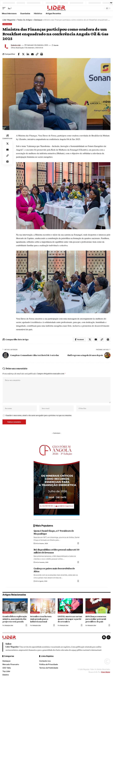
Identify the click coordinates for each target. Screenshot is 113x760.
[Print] (42, 54)
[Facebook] (104, 637)
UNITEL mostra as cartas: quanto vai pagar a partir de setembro (70, 619)
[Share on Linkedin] (28, 54)
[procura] (101, 8)
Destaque (7, 24)
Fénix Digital (105, 672)
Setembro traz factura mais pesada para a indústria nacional (41, 619)
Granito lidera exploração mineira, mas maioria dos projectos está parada (14, 619)
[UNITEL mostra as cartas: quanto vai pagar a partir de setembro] (70, 605)
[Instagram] (109, 637)
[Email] (32, 54)
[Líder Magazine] (56, 8)
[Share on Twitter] (23, 54)
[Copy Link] (37, 54)
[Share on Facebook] (19, 54)
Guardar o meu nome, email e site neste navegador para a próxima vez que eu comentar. (39, 415)
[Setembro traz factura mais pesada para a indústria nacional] (42, 605)
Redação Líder (16, 45)
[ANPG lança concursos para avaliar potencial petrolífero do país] (98, 605)
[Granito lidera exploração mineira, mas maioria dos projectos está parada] (15, 605)
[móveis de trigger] (4, 8)
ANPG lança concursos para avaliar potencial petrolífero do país (95, 619)
